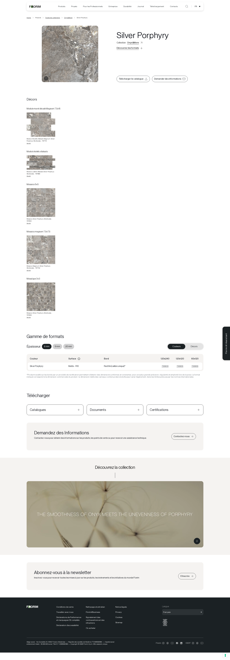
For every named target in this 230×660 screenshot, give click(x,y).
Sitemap (118, 622)
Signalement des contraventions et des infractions (95, 620)
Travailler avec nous (64, 612)
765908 (165, 366)
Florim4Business (93, 612)
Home (29, 18)
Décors (194, 346)
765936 (180, 366)
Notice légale (121, 607)
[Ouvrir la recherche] (186, 6)
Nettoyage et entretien (95, 607)
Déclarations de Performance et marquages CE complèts (68, 618)
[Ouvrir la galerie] (46, 78)
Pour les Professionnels (93, 6)
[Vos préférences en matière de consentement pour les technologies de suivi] (225, 655)
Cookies (118, 617)
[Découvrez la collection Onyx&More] (115, 514)
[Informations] (79, 358)
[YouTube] (172, 643)
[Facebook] (177, 643)
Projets (74, 6)
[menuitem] (61, 6)
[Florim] (35, 6)
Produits (61, 6)
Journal (140, 6)
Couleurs (176, 346)
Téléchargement (157, 6)
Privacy (118, 612)
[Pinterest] (168, 643)
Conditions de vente (64, 607)
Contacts (174, 6)
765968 (195, 366)
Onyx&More (68, 18)
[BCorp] (165, 626)
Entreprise (113, 6)
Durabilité (127, 6)
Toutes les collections (52, 18)
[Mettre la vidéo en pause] (197, 541)
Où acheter (90, 628)
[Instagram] (163, 643)
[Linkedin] (181, 643)
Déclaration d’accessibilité (67, 625)
